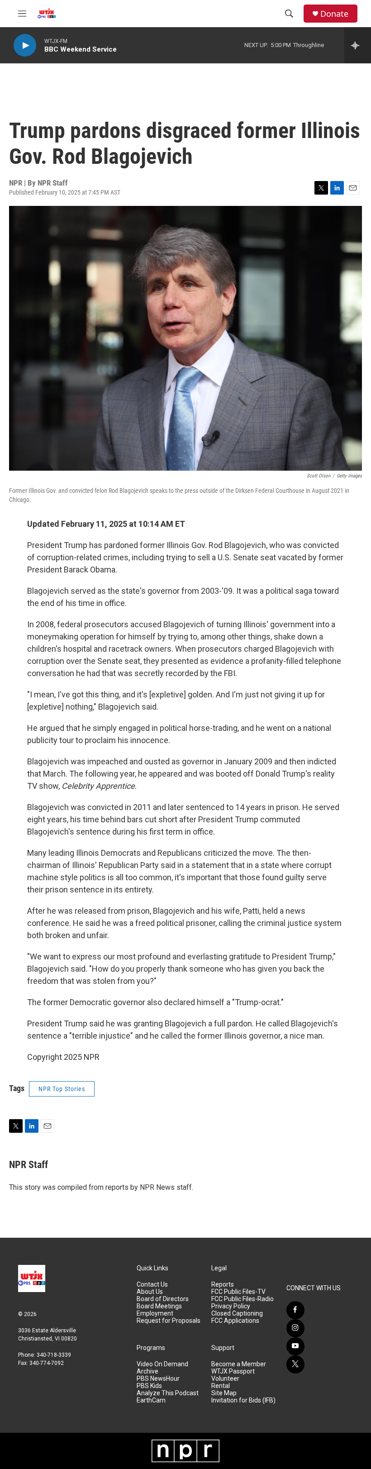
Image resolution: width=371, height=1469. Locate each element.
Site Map (224, 1393)
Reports (222, 1284)
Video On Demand (162, 1364)
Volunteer (225, 1378)
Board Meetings (159, 1306)
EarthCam (151, 1400)
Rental (220, 1386)
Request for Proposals (168, 1320)
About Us (150, 1291)
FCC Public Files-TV (238, 1291)
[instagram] (295, 1328)
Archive (147, 1371)
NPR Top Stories (61, 1088)
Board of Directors (163, 1299)
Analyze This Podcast (168, 1393)
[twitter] (295, 1364)
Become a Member (238, 1364)
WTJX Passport (233, 1371)
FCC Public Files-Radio (242, 1299)
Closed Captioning (237, 1313)
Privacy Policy (230, 1306)
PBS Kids (149, 1386)
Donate (334, 14)
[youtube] (295, 1346)
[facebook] (295, 1310)
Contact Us (152, 1284)
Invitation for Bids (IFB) (243, 1400)
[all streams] (357, 45)
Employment (155, 1313)
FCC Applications (235, 1320)
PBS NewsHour (158, 1378)
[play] (25, 45)
